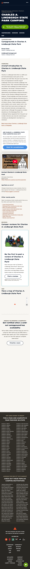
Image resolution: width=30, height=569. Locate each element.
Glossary (10, 559)
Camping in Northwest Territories (22, 437)
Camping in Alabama (6, 425)
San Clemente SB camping (7, 505)
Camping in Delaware (6, 437)
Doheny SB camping (6, 490)
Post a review (13, 276)
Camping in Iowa (5, 449)
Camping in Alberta (6, 423)
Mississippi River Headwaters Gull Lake (12, 206)
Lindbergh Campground (9, 53)
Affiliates (10, 557)
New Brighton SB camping (7, 504)
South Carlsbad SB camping (7, 487)
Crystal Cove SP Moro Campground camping (8, 502)
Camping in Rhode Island (21, 451)
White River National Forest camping (22, 487)
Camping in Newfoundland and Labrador (22, 431)
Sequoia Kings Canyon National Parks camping (8, 508)
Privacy (20, 565)
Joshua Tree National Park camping (8, 499)
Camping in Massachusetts (7, 460)
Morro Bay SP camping (21, 513)
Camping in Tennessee (21, 457)
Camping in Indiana (6, 448)
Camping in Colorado (6, 434)
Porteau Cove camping (6, 498)
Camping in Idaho (5, 445)
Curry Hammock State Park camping (22, 519)
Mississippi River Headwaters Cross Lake (13, 214)
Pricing (18, 548)
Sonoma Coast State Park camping (8, 516)
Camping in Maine (5, 455)
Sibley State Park (7, 216)
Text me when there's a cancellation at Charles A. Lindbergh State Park (14, 27)
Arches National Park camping (22, 504)
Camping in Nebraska (6, 469)
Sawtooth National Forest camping (22, 498)
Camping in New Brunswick (22, 423)
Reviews (18, 546)
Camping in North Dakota (21, 434)
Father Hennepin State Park (9, 210)
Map (3, 35)
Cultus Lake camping (20, 496)
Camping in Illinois (5, 446)
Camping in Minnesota (6, 463)
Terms (20, 563)
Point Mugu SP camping (21, 505)
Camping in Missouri (6, 466)
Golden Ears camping (20, 490)
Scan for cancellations (15, 147)
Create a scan (15, 343)
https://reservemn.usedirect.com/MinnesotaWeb (14, 179)
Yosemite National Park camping (8, 484)
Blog (18, 550)
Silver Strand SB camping (21, 508)
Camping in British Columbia (8, 431)
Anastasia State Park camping (22, 510)
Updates (19, 559)
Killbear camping (19, 501)
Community (18, 544)
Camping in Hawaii (5, 443)
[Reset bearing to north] (27, 302)
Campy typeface (10, 563)
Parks (10, 546)
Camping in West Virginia (21, 466)
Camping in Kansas (6, 451)
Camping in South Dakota (21, 455)
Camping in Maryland (6, 458)
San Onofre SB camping (21, 507)
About (10, 548)
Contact (20, 557)
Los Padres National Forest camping (8, 501)
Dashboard (9, 544)
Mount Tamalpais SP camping (22, 493)
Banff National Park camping (22, 502)
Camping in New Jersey (21, 426)
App (10, 552)
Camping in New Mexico (21, 428)
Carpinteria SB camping (7, 493)
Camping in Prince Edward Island (22, 448)
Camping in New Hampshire (22, 425)
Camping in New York (21, 429)
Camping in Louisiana (6, 454)
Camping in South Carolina (22, 454)
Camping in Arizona (6, 428)
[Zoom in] (27, 298)
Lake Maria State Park (8, 213)
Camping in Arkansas (6, 429)
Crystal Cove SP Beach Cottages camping (8, 510)
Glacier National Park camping (8, 496)
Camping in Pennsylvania (21, 446)
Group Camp (5, 48)
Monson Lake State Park (9, 217)
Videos (10, 561)
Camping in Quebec (20, 449)
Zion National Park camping (7, 513)
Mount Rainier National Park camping (22, 516)
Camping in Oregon (20, 445)
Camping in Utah (19, 460)
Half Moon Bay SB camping (22, 484)
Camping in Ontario (20, 443)
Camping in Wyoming (21, 469)
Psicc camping (19, 511)
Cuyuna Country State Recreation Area (12, 209)
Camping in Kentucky (6, 452)
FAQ (10, 550)
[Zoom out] (27, 300)
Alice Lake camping (6, 519)
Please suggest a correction (12, 191)
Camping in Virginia (20, 463)
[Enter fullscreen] (27, 305)
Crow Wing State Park (8, 204)
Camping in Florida (5, 440)
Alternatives (20, 561)
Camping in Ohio (20, 440)
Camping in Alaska (5, 426)
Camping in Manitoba (6, 457)
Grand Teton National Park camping (8, 511)
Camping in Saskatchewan (22, 452)
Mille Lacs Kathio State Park (9, 207)
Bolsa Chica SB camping (21, 499)
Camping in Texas (20, 458)
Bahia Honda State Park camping (8, 507)
